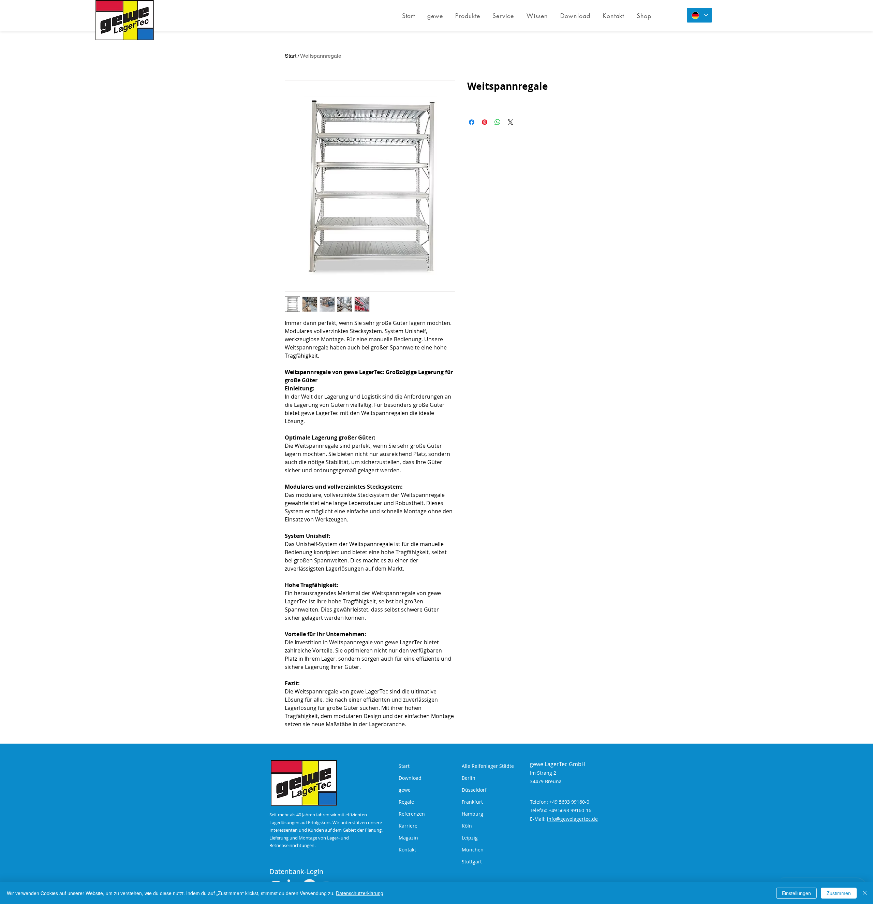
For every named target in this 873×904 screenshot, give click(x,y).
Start (290, 56)
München (473, 849)
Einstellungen (796, 893)
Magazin (408, 837)
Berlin (468, 778)
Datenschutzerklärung (359, 893)
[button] (467, 15)
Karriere (408, 825)
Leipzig (470, 837)
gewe (405, 790)
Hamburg (472, 813)
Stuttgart (472, 861)
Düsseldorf (474, 790)
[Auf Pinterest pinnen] (484, 122)
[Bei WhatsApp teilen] (497, 122)
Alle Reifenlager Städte (488, 766)
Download (410, 778)
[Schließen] (865, 893)
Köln (467, 825)
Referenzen (412, 813)
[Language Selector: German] (699, 15)
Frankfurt (472, 802)
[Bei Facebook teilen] (472, 122)
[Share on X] (510, 122)
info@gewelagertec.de (572, 819)
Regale (406, 802)
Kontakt (407, 849)
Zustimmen (839, 893)
